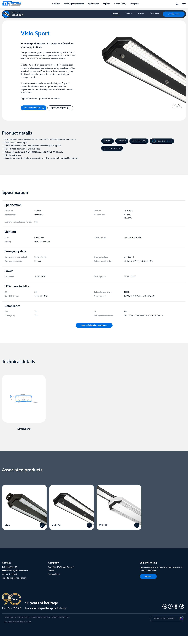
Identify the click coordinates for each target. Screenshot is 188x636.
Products (15, 13)
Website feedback (9, 574)
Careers (51, 571)
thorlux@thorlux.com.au (18, 571)
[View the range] (42, 525)
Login (183, 4)
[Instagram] (176, 606)
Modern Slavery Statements (41, 617)
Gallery (141, 14)
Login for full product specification (94, 325)
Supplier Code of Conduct (60, 617)
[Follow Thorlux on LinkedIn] (165, 606)
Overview (115, 14)
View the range (173, 14)
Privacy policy (8, 617)
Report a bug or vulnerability (14, 578)
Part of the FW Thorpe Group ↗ (61, 567)
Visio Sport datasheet (32, 108)
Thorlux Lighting (25, 621)
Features (128, 14)
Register (148, 576)
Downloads (154, 14)
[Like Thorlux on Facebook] (170, 606)
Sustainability (54, 574)
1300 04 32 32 (11, 567)
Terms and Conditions (22, 617)
